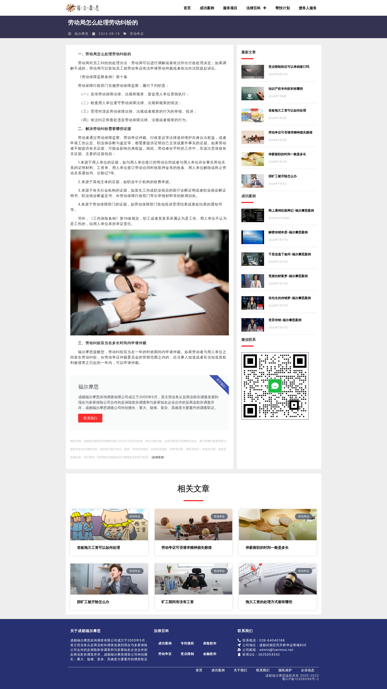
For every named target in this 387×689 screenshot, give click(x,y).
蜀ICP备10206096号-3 (300, 679)
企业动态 (307, 670)
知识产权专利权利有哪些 (286, 88)
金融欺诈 (210, 654)
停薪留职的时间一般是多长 (287, 154)
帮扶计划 (282, 8)
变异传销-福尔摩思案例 (285, 320)
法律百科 (253, 8)
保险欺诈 (210, 643)
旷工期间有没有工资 (177, 601)
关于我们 (240, 670)
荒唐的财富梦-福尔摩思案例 (288, 276)
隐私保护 (285, 670)
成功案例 (207, 8)
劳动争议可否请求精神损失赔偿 (290, 132)
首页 (187, 8)
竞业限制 (187, 654)
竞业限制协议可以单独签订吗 (289, 66)
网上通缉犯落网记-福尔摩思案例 (291, 210)
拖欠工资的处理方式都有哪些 (269, 601)
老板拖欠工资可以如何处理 (287, 110)
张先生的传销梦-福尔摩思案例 (290, 298)
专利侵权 (187, 643)
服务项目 (230, 8)
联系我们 (90, 418)
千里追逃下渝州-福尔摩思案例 (290, 254)
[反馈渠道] (158, 457)
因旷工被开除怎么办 (283, 176)
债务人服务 (308, 8)
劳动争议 (137, 33)
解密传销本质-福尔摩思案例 (288, 232)
